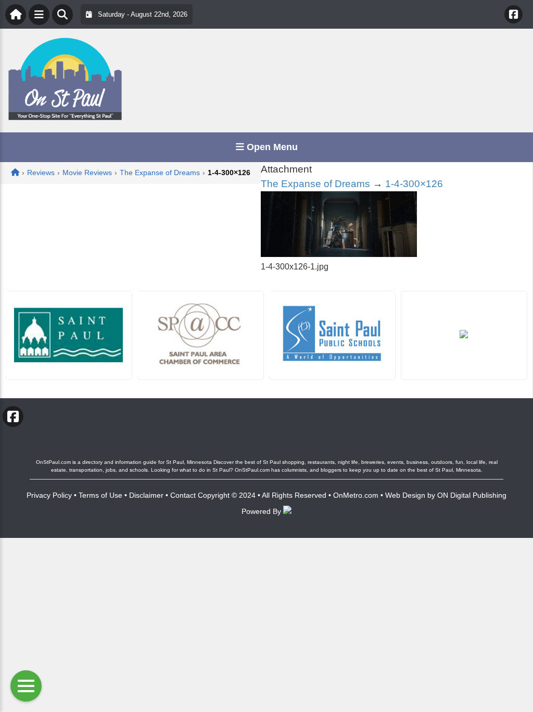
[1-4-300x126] (339, 254)
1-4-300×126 (414, 183)
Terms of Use (100, 495)
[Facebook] (513, 14)
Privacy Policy (49, 495)
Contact (183, 495)
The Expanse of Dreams (315, 183)
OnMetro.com (355, 495)
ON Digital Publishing (471, 495)
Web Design (405, 495)
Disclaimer (146, 495)
